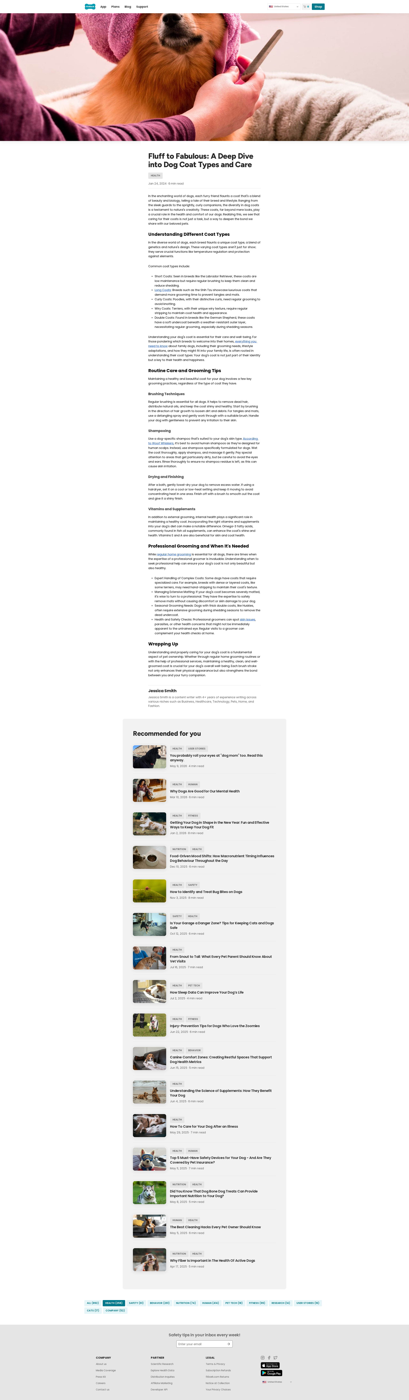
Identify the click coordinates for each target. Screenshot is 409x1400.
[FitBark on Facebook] (269, 1358)
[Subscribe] (227, 1344)
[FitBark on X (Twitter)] (275, 1358)
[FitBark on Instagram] (262, 1358)
